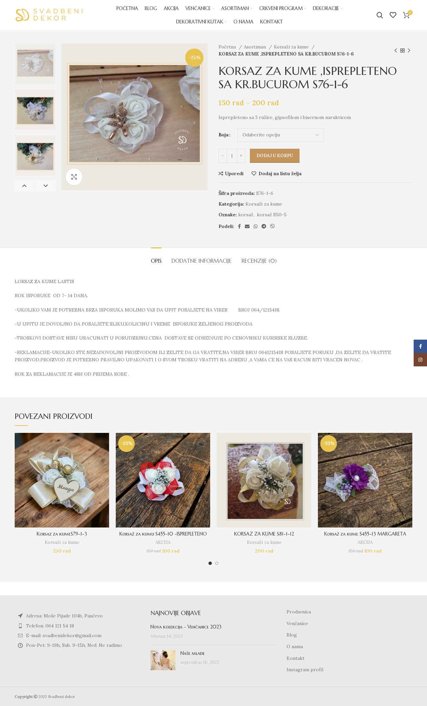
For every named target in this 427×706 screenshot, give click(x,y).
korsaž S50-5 (272, 215)
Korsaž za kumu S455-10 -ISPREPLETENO (163, 534)
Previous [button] (24, 186)
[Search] (379, 15)
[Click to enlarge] (74, 176)
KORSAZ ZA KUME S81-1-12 (264, 534)
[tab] (156, 257)
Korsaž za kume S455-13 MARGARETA (365, 534)
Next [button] (46, 186)
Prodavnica (299, 612)
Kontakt (296, 658)
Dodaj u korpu (275, 155)
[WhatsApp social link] (256, 226)
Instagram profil (305, 670)
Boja (224, 135)
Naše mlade (192, 653)
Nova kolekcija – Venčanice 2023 (186, 627)
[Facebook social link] (239, 226)
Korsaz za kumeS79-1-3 (62, 534)
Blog (292, 635)
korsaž (245, 215)
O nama (295, 646)
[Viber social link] (272, 226)
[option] (35, 64)
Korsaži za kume (292, 47)
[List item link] (77, 625)
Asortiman (255, 47)
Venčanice (297, 623)
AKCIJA (162, 542)
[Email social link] (247, 226)
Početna (228, 47)
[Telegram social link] (264, 226)
